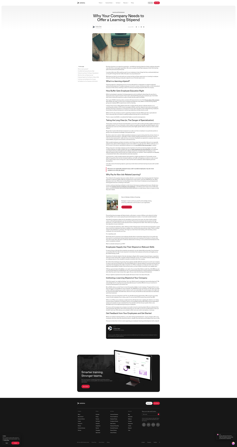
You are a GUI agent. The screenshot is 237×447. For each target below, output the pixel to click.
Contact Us (80, 423)
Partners (79, 430)
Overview (97, 414)
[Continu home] (81, 3)
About (79, 414)
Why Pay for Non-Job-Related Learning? (85, 75)
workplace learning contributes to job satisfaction (123, 186)
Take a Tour (150, 2)
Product (100, 2)
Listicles (129, 425)
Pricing (132, 2)
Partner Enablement (114, 416)
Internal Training (113, 432)
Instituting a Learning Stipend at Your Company (87, 79)
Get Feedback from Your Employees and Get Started (88, 81)
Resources (125, 2)
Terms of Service (101, 442)
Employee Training (113, 418)
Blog (129, 414)
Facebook (149, 442)
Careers (79, 421)
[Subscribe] (158, 414)
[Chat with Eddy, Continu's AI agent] (233, 443)
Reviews (79, 425)
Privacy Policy (94, 442)
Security (97, 428)
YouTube (155, 442)
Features (97, 418)
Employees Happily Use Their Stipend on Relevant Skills (88, 77)
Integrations (98, 425)
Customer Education (114, 414)
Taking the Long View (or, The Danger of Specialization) (88, 73)
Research (130, 428)
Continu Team (98, 26)
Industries (98, 423)
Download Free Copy (127, 207)
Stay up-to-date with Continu (149, 411)
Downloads (130, 416)
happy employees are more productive (141, 149)
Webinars (130, 418)
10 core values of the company (152, 100)
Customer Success (81, 428)
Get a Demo (157, 2)
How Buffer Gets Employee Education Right (86, 71)
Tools (129, 430)
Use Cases (118, 2)
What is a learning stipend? (83, 68)
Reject (7, 443)
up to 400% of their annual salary (143, 145)
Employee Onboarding (114, 425)
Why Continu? (80, 416)
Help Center (98, 432)
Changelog (98, 430)
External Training (113, 430)
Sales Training (112, 423)
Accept (15, 443)
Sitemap (108, 442)
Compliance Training (114, 421)
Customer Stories (109, 2)
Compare (130, 421)
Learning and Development (118, 12)
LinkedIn (143, 442)
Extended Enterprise (114, 428)
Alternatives (130, 423)
